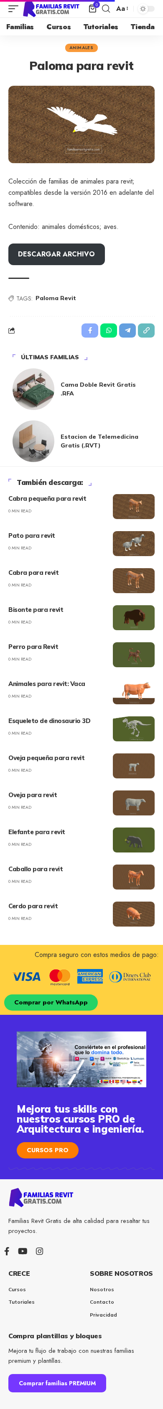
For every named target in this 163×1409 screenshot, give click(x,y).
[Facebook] (7, 1251)
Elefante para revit (36, 832)
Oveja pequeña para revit (46, 758)
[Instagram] (40, 1251)
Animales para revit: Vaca (46, 684)
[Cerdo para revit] (134, 914)
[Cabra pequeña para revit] (134, 506)
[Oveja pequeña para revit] (134, 765)
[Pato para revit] (134, 543)
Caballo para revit (35, 869)
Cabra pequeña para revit (47, 498)
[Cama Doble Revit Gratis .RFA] (33, 389)
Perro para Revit (33, 647)
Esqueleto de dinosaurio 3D (49, 721)
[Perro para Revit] (134, 654)
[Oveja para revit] (134, 802)
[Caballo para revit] (134, 877)
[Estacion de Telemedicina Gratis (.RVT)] (33, 441)
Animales (81, 48)
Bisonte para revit (35, 610)
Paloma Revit (56, 298)
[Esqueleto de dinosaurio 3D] (134, 728)
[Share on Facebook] (90, 330)
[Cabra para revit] (134, 580)
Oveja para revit (32, 795)
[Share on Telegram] (127, 330)
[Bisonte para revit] (134, 617)
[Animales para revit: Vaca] (134, 691)
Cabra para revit (33, 573)
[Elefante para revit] (134, 840)
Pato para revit (31, 535)
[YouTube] (23, 1251)
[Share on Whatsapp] (108, 330)
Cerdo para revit (33, 906)
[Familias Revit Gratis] (52, 8)
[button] (15, 8)
